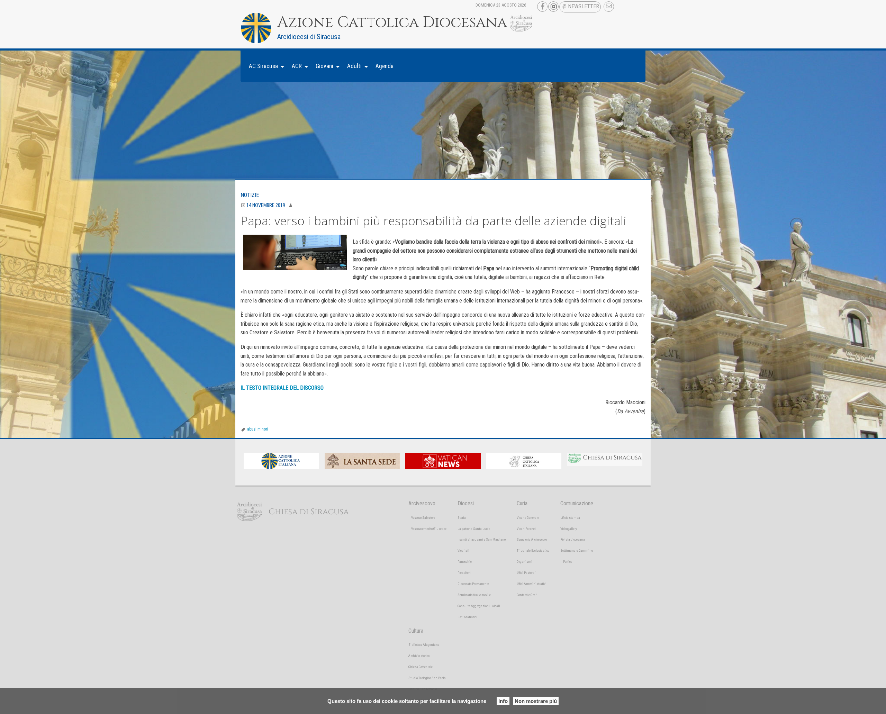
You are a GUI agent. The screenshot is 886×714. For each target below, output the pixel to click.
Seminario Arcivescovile (474, 595)
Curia (522, 503)
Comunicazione (576, 503)
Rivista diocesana (572, 539)
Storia (462, 517)
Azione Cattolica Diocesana (392, 22)
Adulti (354, 66)
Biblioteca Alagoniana (424, 645)
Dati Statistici (467, 617)
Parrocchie (465, 561)
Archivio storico (419, 656)
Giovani (324, 66)
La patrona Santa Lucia (474, 529)
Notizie (250, 195)
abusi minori (257, 429)
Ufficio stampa (570, 517)
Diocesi (466, 503)
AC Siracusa (263, 66)
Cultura (415, 630)
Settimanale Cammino (576, 550)
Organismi (524, 561)
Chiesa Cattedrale (420, 667)
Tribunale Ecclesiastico (533, 550)
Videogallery (568, 529)
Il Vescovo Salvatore (421, 517)
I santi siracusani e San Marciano (482, 539)
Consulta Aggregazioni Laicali (479, 606)
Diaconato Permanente (473, 584)
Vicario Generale (528, 517)
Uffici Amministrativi (531, 584)
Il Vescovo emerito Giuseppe (427, 529)
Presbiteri (464, 573)
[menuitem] (264, 66)
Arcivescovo (421, 503)
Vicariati (463, 550)
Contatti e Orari (527, 595)
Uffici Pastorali (526, 573)
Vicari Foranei (526, 529)
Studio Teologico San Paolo (426, 678)
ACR (297, 66)
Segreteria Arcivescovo (532, 539)
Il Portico (566, 561)
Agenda (385, 66)
